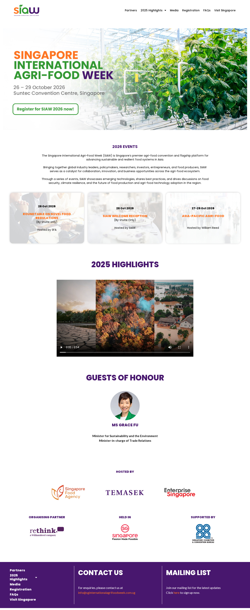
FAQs (207, 10)
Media (174, 10)
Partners (131, 10)
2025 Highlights (151, 10)
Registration (191, 10)
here (176, 592)
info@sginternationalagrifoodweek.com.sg (106, 592)
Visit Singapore (225, 10)
